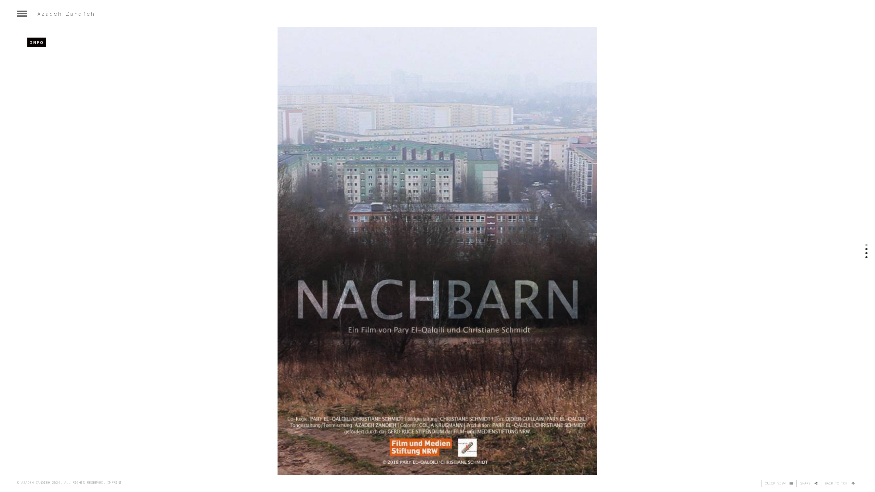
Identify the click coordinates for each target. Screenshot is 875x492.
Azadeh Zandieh (66, 13)
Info (36, 42)
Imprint (114, 482)
